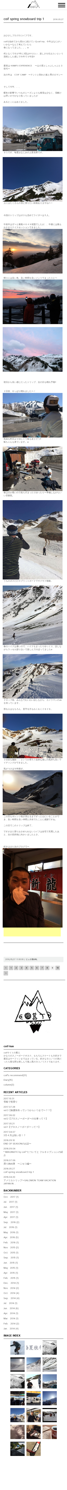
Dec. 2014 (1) (11, 1283)
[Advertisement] (32, 932)
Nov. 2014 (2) (11, 1288)
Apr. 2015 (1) (11, 1273)
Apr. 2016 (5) (11, 1237)
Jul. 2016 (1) (10, 1227)
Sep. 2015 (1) (11, 1257)
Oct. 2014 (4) (11, 1293)
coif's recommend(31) (15, 1075)
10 (58, 967)
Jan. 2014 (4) (11, 1328)
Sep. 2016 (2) (11, 1222)
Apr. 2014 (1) (11, 1313)
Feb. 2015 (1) (11, 1278)
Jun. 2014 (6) (11, 1308)
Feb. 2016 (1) (11, 1242)
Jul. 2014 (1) (10, 1303)
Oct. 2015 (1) (11, 1252)
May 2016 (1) (11, 1232)
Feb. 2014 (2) (11, 1323)
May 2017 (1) (11, 1212)
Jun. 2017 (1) (11, 1207)
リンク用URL (31, 959)
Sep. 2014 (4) (11, 1298)
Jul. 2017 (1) (10, 1202)
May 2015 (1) (11, 1268)
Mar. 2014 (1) (11, 1318)
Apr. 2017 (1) (11, 1217)
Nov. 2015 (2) (11, 1247)
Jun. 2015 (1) (11, 1263)
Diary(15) (8, 1080)
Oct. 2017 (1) (11, 1197)
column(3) (9, 1085)
